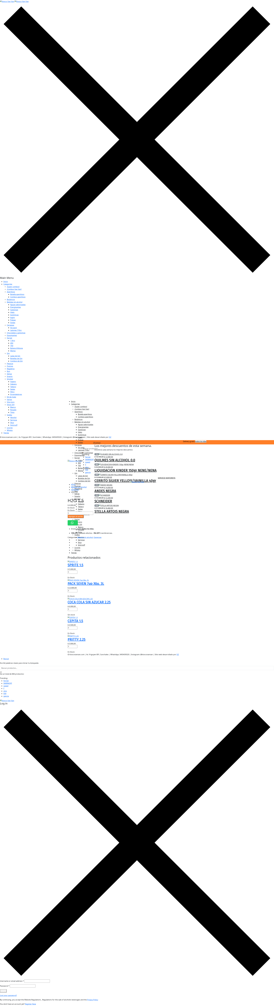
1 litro (12, 340)
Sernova (13, 420)
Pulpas (13, 320)
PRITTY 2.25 (77, 639)
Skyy (12, 422)
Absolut (13, 417)
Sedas (12, 389)
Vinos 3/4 (10, 404)
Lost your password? (8, 995)
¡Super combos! (13, 287)
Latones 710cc (16, 330)
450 (11, 343)
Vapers (13, 381)
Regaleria (10, 369)
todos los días (200, 441)
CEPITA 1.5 (75, 621)
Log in (3, 991)
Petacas (10, 363)
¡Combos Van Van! (14, 289)
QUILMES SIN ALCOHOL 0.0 (115, 460)
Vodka (9, 415)
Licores (10, 428)
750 (11, 345)
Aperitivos (11, 292)
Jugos (12, 317)
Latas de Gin (15, 356)
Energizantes (15, 307)
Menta (13, 351)
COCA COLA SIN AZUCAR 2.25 (89, 602)
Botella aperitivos (17, 294)
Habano (13, 384)
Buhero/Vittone (16, 348)
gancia (6, 696)
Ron (8, 371)
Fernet (9, 338)
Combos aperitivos (17, 297)
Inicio (5, 281)
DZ (110, 437)
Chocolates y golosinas (16, 333)
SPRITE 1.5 (75, 565)
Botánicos (11, 299)
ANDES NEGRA (105, 491)
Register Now (30, 1004)
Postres (10, 366)
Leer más (71, 612)
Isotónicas (14, 315)
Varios (9, 399)
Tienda (6, 433)
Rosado (13, 410)
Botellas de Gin (16, 358)
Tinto (12, 412)
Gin (8, 353)
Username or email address (12, 981)
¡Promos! (97, 443)
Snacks (10, 376)
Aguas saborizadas (18, 304)
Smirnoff (13, 425)
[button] (73, 522)
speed (5, 686)
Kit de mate (11, 397)
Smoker (10, 379)
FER (4, 693)
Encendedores (16, 394)
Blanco (13, 407)
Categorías (7, 284)
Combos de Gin (16, 361)
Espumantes (12, 335)
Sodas (12, 322)
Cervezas (10, 325)
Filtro (12, 392)
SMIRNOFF (7, 683)
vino (5, 691)
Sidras (9, 374)
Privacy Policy (92, 1000)
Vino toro (10, 402)
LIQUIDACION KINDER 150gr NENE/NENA (126, 470)
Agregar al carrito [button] (75, 575)
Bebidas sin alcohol (14, 302)
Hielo (12, 312)
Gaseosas (14, 310)
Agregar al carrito (75, 516)
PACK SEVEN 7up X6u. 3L (86, 584)
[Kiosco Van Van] (14, 1)
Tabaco (13, 387)
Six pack (13, 328)
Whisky (10, 430)
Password (4, 986)
